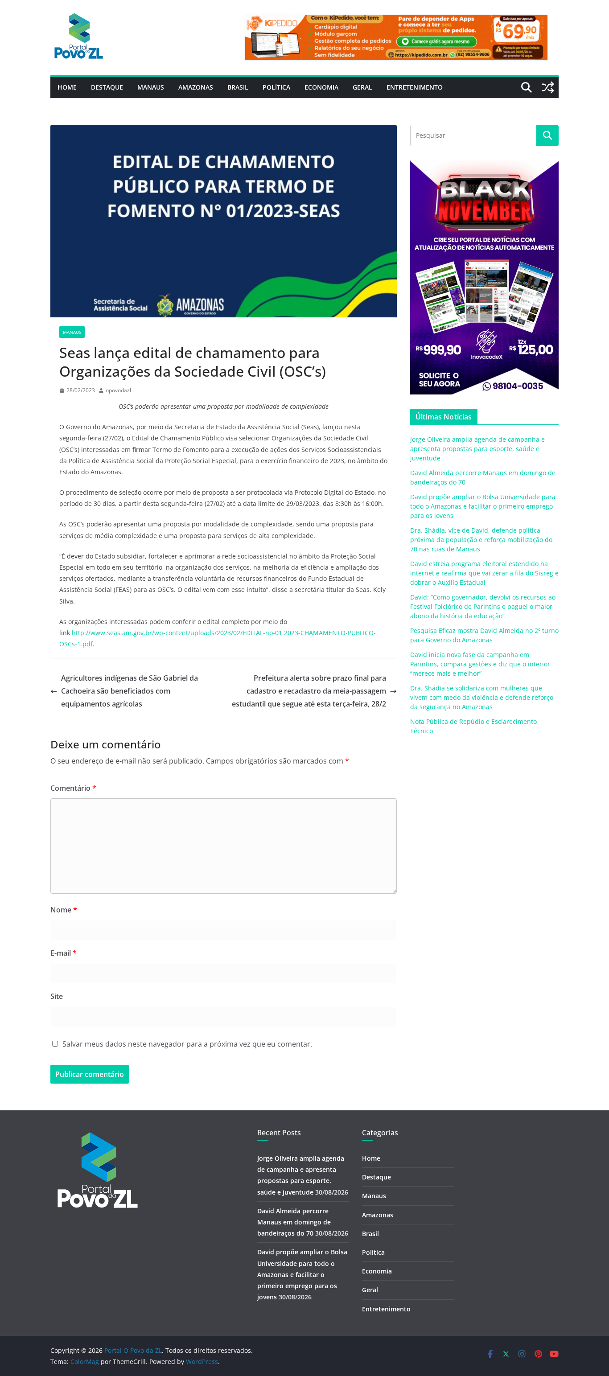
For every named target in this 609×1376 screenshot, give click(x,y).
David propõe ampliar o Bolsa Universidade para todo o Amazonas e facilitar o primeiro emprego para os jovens (483, 506)
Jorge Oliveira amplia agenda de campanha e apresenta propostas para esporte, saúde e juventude (477, 448)
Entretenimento (415, 87)
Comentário (73, 788)
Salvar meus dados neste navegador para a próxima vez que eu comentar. (187, 1044)
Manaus (150, 87)
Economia (321, 87)
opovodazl (118, 390)
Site (56, 996)
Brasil (237, 87)
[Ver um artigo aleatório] (548, 87)
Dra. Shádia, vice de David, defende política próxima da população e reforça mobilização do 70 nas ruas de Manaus (481, 539)
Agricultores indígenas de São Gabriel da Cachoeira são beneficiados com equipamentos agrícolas (129, 691)
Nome (63, 910)
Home (67, 87)
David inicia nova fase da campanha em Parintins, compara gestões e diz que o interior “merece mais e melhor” (480, 664)
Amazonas (195, 87)
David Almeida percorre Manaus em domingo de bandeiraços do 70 (294, 1222)
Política (276, 87)
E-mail (63, 953)
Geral (362, 87)
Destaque (107, 87)
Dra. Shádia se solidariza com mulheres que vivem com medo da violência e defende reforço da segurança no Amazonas (481, 697)
